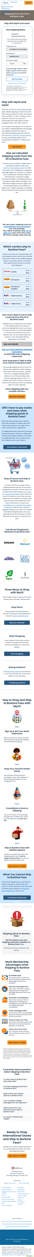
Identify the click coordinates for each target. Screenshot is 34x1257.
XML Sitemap (17, 1241)
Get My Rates (17, 79)
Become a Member (17, 396)
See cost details (11, 344)
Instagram (17, 1212)
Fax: (24, 1183)
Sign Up (4, 1195)
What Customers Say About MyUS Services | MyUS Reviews (17, 1221)
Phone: (10, 1183)
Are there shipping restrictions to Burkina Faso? (15, 1087)
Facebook (17, 1210)
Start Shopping (17, 654)
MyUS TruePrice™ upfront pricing (19, 135)
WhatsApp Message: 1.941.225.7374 (17, 1175)
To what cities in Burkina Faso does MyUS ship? (15, 1080)
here (22, 944)
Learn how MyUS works (20, 616)
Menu (31, 6)
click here (14, 73)
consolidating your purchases (17, 226)
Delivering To (10, 53)
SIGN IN (5, 3)
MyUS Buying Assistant (13, 672)
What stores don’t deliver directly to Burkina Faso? (13, 1094)
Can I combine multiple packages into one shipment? (15, 1102)
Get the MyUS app (17, 1215)
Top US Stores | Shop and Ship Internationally (17, 1226)
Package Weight (12, 60)
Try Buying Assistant (17, 683)
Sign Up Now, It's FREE (17, 866)
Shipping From (11, 46)
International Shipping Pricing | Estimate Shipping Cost (17, 1224)
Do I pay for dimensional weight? (12, 1118)
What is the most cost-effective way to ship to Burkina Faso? (12, 1110)
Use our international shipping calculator (17, 350)
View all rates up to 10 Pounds (17, 83)
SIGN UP (28, 3)
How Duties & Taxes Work (17, 447)
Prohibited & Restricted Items (17, 898)
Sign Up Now (17, 147)
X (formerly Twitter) (17, 1213)
